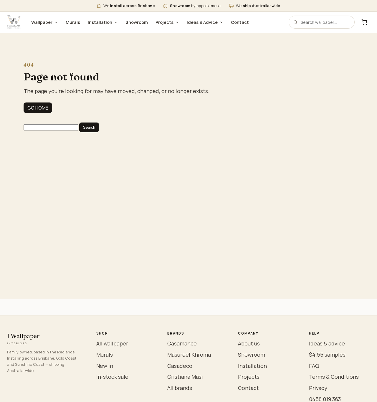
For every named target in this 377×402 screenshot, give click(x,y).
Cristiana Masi (185, 376)
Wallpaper (41, 22)
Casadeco (179, 365)
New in (104, 365)
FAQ (314, 365)
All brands (179, 387)
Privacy (318, 387)
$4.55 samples (327, 354)
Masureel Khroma (189, 354)
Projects (164, 22)
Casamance (182, 343)
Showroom (136, 22)
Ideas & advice (327, 343)
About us (249, 343)
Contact (240, 22)
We (129, 5)
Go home (37, 108)
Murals (73, 22)
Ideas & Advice (202, 22)
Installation (100, 22)
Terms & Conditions (334, 376)
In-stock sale (112, 376)
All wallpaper (112, 343)
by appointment (195, 5)
